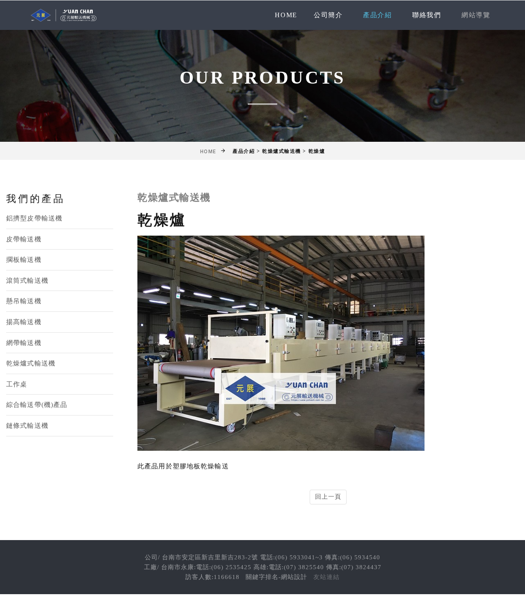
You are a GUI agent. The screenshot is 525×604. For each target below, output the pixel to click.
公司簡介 (328, 14)
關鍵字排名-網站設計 (276, 577)
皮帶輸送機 (23, 239)
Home (286, 14)
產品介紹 (377, 14)
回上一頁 (328, 496)
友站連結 (326, 577)
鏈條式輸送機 (27, 425)
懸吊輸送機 (23, 300)
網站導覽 (475, 14)
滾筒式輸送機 (27, 280)
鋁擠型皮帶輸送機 (34, 218)
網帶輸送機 (23, 342)
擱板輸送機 (23, 259)
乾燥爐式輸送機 (30, 363)
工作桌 (16, 384)
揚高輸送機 (23, 321)
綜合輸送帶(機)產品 (36, 404)
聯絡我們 (426, 14)
